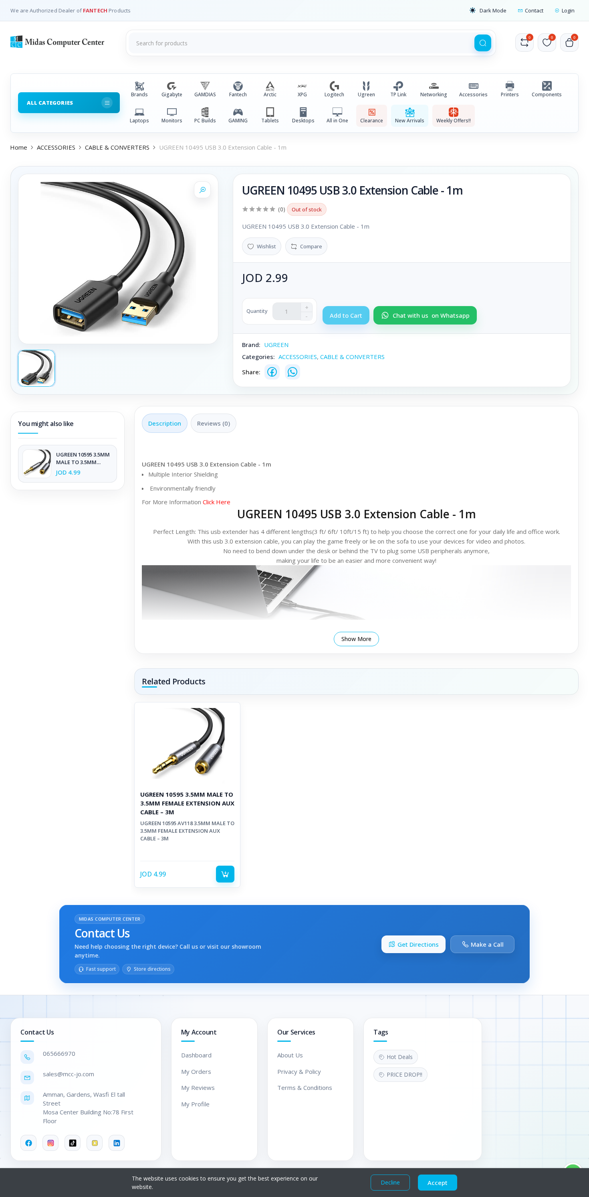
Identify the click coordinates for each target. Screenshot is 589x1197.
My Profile (195, 1104)
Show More (356, 639)
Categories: (258, 357)
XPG (302, 94)
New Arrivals (409, 120)
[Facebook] (272, 371)
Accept (438, 1183)
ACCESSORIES (56, 147)
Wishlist (266, 246)
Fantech (238, 94)
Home (18, 147)
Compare (311, 246)
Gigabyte (171, 94)
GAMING (238, 120)
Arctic (270, 94)
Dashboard (196, 1055)
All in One (337, 120)
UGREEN (276, 345)
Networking (433, 94)
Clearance (371, 120)
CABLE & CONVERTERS (117, 147)
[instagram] (50, 1143)
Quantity (257, 310)
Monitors (171, 120)
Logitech (334, 94)
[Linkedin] (117, 1143)
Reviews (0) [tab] (213, 423)
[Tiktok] (73, 1143)
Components (547, 94)
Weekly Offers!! (453, 120)
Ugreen (366, 94)
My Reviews (198, 1087)
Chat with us (431, 315)
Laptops (139, 120)
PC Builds (205, 120)
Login (568, 10)
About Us (290, 1055)
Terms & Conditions (304, 1087)
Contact (534, 10)
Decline (390, 1182)
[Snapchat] (95, 1143)
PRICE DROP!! (404, 1074)
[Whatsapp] (292, 371)
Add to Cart (225, 874)
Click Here (217, 502)
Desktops (303, 120)
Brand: (251, 345)
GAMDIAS (205, 94)
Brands (139, 94)
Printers (510, 94)
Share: (251, 372)
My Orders (196, 1071)
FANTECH (96, 10)
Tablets (270, 120)
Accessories (473, 94)
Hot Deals (400, 1057)
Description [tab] (164, 423)
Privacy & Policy (299, 1071)
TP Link (398, 94)
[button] (488, 10)
